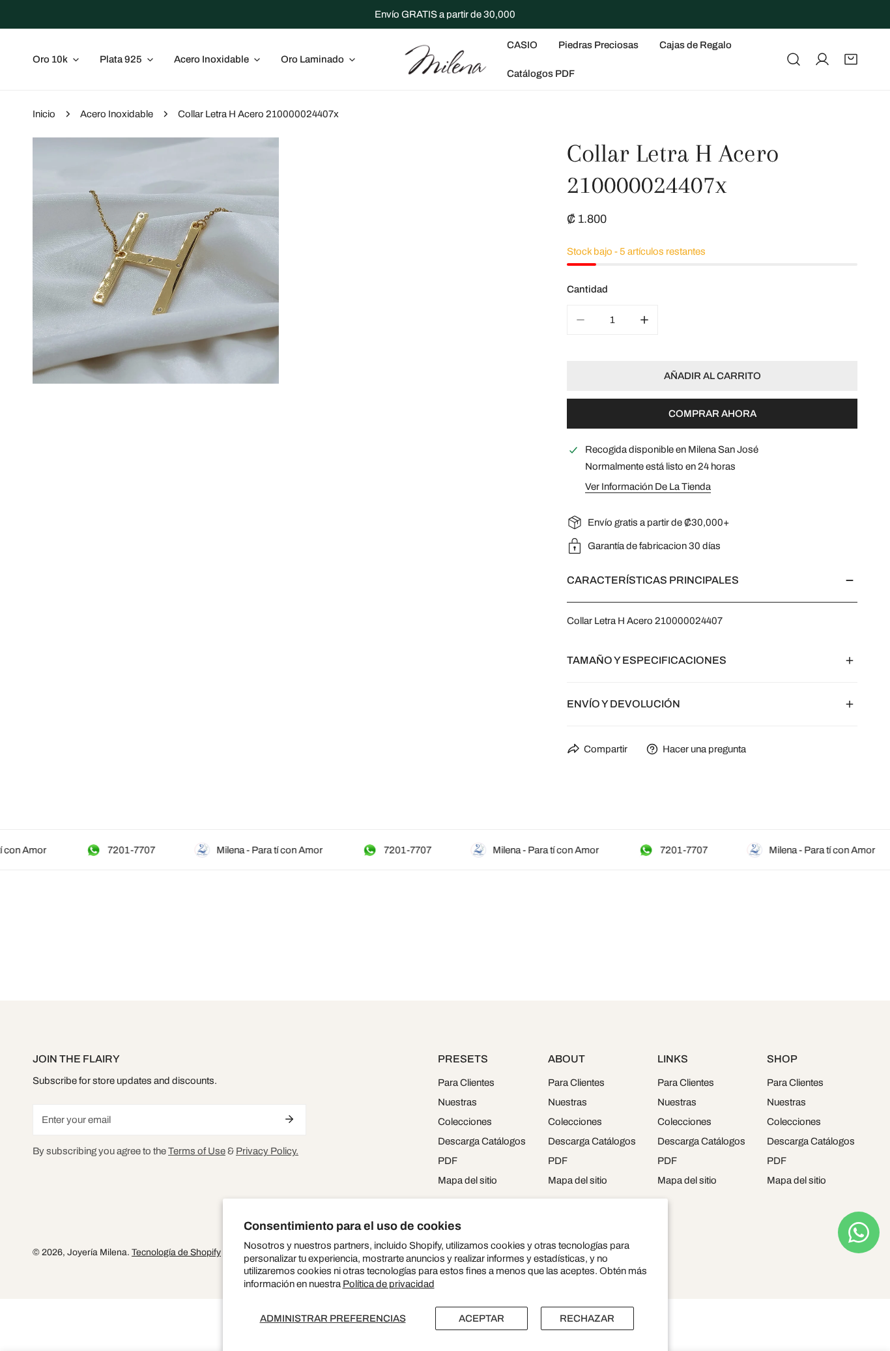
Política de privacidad (389, 1284)
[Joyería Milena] (445, 59)
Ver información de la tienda (648, 486)
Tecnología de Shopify (176, 1252)
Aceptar (481, 1318)
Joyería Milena (97, 1252)
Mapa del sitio (467, 1180)
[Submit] (289, 1119)
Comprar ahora (712, 413)
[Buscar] (793, 59)
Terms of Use (196, 1151)
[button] (851, 59)
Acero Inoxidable (116, 114)
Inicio (44, 114)
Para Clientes (466, 1082)
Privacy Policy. (267, 1151)
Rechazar (587, 1318)
